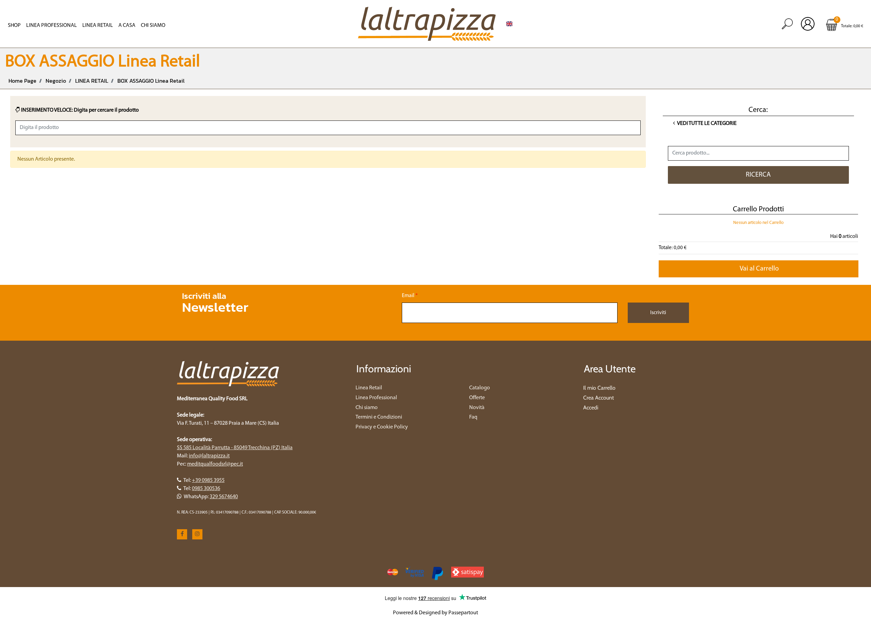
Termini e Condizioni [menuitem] (379, 417)
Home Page (22, 81)
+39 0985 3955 (208, 480)
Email (410, 295)
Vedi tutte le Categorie (706, 123)
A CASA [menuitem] (126, 25)
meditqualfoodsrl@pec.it (215, 464)
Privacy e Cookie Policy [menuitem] (382, 427)
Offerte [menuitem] (477, 398)
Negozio (56, 81)
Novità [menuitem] (476, 407)
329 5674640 (224, 497)
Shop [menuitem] (14, 25)
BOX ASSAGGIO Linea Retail (150, 81)
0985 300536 (206, 488)
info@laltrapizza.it (209, 456)
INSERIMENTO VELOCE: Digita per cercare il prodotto (79, 110)
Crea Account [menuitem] (598, 397)
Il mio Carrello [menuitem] (599, 388)
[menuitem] (509, 24)
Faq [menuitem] (473, 417)
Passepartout (463, 613)
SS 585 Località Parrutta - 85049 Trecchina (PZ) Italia (235, 448)
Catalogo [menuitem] (479, 388)
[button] (758, 175)
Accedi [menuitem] (590, 407)
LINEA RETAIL (91, 81)
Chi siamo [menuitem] (367, 407)
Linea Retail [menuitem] (97, 25)
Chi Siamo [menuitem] (153, 25)
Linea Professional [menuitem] (51, 25)
